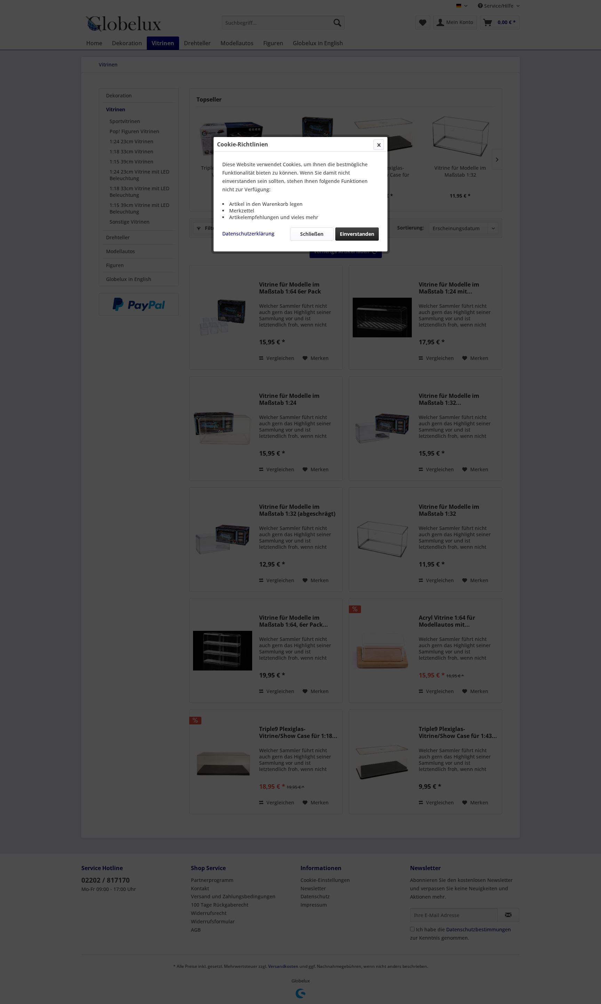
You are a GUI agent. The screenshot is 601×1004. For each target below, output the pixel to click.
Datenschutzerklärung (248, 233)
